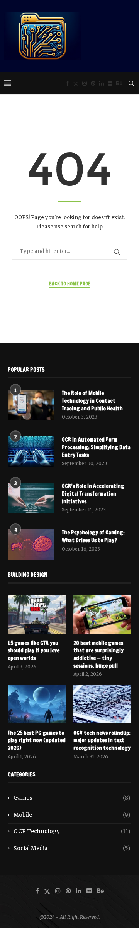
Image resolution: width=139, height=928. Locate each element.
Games (72, 797)
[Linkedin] (101, 83)
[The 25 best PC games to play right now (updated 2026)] (37, 704)
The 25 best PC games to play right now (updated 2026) (37, 740)
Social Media (72, 848)
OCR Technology (72, 831)
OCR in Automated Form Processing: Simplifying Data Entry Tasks (96, 447)
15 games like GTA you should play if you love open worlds (33, 651)
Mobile (72, 814)
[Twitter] (75, 83)
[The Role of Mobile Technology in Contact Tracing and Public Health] (31, 405)
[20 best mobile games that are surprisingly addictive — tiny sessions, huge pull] (102, 614)
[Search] (131, 83)
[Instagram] (84, 83)
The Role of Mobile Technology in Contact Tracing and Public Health (92, 401)
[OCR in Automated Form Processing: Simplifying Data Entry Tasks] (31, 451)
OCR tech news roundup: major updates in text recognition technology (102, 740)
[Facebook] (67, 83)
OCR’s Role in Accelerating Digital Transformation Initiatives (93, 494)
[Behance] (119, 83)
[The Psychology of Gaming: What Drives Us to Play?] (31, 544)
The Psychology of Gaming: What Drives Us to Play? (93, 536)
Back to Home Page (69, 283)
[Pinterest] (93, 83)
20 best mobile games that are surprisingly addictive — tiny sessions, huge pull (98, 655)
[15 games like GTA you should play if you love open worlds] (37, 614)
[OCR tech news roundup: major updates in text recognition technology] (102, 704)
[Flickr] (110, 83)
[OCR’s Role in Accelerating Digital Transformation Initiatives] (31, 498)
